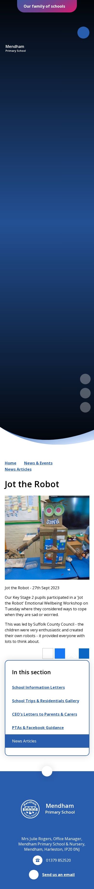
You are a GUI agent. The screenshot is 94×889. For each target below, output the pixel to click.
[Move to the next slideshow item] (85, 393)
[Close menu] (83, 33)
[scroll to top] (47, 771)
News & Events (38, 463)
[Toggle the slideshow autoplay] (85, 407)
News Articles (18, 469)
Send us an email (58, 874)
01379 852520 (58, 860)
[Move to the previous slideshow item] (85, 379)
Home (10, 463)
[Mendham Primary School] (16, 28)
